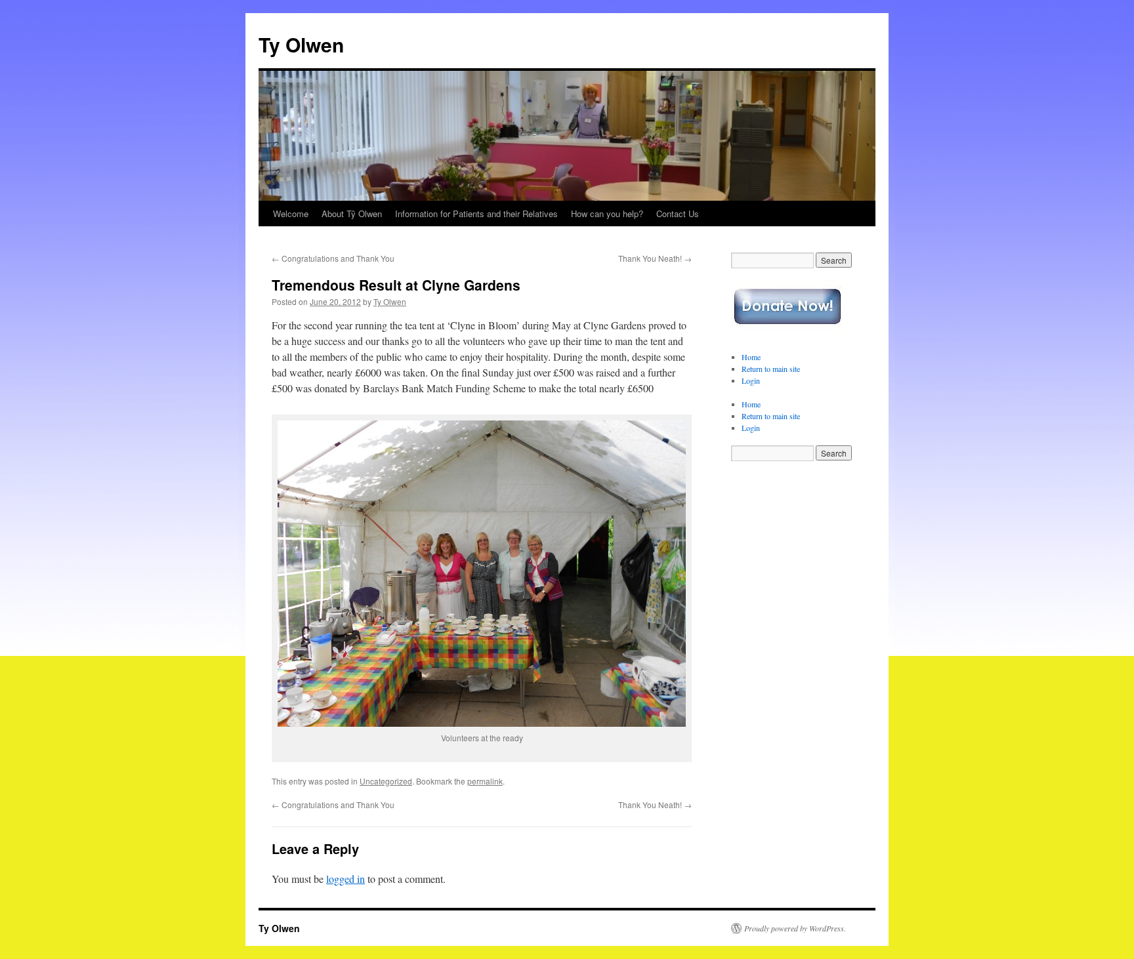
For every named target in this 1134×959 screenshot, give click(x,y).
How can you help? (607, 213)
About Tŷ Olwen (352, 213)
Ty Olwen (301, 44)
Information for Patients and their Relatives (476, 213)
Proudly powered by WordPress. (795, 928)
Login (751, 380)
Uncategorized (386, 780)
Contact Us (677, 213)
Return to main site (771, 368)
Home (751, 357)
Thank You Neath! (655, 258)
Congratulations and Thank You (333, 258)
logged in (345, 879)
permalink (485, 780)
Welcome (290, 213)
